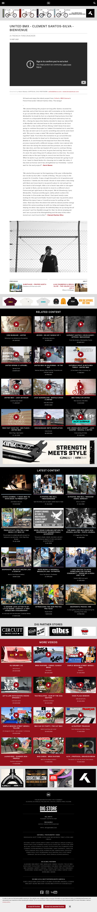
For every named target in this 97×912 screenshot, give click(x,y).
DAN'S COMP (27, 866)
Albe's (25, 881)
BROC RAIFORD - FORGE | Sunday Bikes (48, 666)
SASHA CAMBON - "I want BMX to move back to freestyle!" (16, 498)
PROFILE (50, 868)
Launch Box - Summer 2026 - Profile (16, 757)
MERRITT (37, 868)
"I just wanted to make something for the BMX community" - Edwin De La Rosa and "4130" (80, 572)
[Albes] (60, 631)
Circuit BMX (32, 881)
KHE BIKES (55, 866)
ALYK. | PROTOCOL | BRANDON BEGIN (80, 756)
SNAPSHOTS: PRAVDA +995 (80, 607)
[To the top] (48, 794)
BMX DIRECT (35, 864)
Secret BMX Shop (38, 883)
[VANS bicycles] (85, 631)
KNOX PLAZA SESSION (80, 696)
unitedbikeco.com (54, 91)
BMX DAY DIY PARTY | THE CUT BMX (48, 726)
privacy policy (6, 902)
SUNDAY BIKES (38, 870)
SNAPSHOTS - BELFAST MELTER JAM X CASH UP (16, 570)
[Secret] (36, 631)
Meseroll (64, 881)
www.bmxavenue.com (71, 91)
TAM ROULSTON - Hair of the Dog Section (49, 697)
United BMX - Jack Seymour (16, 398)
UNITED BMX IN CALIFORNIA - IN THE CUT (48, 366)
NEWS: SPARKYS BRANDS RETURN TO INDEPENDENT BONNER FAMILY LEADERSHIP (48, 532)
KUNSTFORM (67, 866)
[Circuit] (12, 631)
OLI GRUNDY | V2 (16, 665)
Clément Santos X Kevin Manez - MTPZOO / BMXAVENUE (80, 336)
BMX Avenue (65, 98)
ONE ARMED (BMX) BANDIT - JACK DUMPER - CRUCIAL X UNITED (80, 429)
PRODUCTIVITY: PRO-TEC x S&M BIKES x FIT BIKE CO (16, 531)
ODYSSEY (44, 868)
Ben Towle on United (81, 398)
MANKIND (30, 868)
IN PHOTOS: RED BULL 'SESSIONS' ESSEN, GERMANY (81, 498)
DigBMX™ (59, 799)
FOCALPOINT (36, 866)
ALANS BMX (27, 864)
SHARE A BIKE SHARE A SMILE (53, 870)
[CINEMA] (60, 778)
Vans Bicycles (67, 883)
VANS (70, 870)
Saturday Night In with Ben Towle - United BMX (81, 366)
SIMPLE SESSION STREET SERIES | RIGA (80, 666)
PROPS (56, 868)
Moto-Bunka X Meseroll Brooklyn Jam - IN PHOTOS (48, 570)
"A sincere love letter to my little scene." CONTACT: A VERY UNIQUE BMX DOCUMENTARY (16, 608)
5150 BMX (49, 881)
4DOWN (53, 872)
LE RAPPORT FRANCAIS (81, 726)
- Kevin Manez (47, 165)
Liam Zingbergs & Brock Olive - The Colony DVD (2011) (63, 286)
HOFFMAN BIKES (46, 866)
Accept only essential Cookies (54, 906)
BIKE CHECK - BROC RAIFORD (48, 756)
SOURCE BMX (29, 870)
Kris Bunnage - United (16, 335)
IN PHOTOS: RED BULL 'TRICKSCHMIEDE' (48, 498)
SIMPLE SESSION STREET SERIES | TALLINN (16, 727)
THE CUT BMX (68, 864)
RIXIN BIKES (69, 868)
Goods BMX (56, 881)
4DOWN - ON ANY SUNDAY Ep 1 (48, 335)
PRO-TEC (62, 868)
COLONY (60, 864)
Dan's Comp (41, 881)
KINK (60, 866)
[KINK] (48, 452)
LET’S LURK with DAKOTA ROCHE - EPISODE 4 (16, 697)
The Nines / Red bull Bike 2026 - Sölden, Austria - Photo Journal (80, 531)
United (56, 98)
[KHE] (48, 13)
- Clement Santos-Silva (54, 215)
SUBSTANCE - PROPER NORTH (34, 284)
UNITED (65, 870)
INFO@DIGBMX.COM (51, 827)
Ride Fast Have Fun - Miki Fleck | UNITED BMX (16, 429)
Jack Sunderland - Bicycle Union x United (48, 399)
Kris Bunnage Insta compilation (48, 428)
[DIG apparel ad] (48, 301)
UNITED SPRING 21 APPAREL (16, 365)
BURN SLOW (47, 864)
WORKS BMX (46, 872)
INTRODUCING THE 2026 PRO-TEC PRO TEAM (48, 608)
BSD (41, 864)
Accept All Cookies (34, 906)
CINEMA (54, 864)
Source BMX (49, 883)
